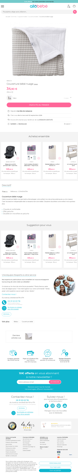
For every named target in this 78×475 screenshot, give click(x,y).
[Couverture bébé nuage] (28, 336)
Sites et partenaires (44, 440)
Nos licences (43, 444)
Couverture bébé (27, 321)
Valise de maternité (61, 444)
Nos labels (42, 442)
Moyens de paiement (11, 452)
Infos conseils (60, 441)
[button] (12, 92)
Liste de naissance (61, 439)
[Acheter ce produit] (18, 158)
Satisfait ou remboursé (11, 455)
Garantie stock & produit (12, 454)
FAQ (41, 448)
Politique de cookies (11, 448)
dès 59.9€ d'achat (13, 359)
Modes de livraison (10, 450)
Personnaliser (55, 463)
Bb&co (9, 81)
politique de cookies (11, 471)
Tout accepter (55, 470)
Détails (36, 84)
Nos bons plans (26, 441)
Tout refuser (55, 467)
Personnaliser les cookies (12, 446)
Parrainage (59, 446)
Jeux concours (60, 443)
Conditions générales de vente (13, 440)
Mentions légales (27, 444)
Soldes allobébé (26, 450)
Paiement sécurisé (62, 449)
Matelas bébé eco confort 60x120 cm (52, 164)
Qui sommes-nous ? (28, 439)
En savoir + (67, 124)
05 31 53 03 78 (64, 362)
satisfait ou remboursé (47, 359)
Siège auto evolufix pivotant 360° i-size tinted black (10, 165)
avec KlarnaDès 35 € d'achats (30, 360)
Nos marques (26, 443)
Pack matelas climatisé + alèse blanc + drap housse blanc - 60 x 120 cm (31, 165)
